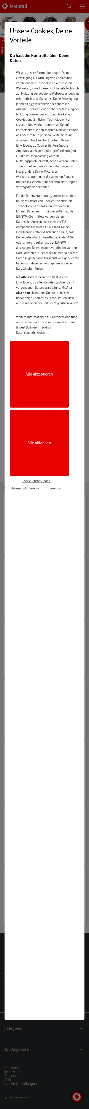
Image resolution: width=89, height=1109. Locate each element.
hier (31, 104)
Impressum (53, 488)
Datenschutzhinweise (25, 488)
